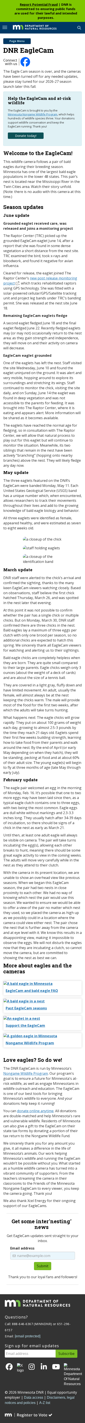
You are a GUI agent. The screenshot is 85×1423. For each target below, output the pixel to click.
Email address (22, 1248)
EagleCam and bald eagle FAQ (32, 990)
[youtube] (56, 1367)
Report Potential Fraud (39, 4)
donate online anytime (35, 1110)
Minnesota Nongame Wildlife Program (32, 114)
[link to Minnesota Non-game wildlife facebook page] (25, 64)
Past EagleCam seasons (26, 1008)
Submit (42, 1266)
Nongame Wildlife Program (30, 1043)
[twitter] (20, 1368)
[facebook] (9, 1367)
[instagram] (31, 1367)
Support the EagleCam (25, 1025)
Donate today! (25, 135)
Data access (33, 1397)
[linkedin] (43, 1367)
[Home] (31, 27)
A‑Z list (44, 1403)
